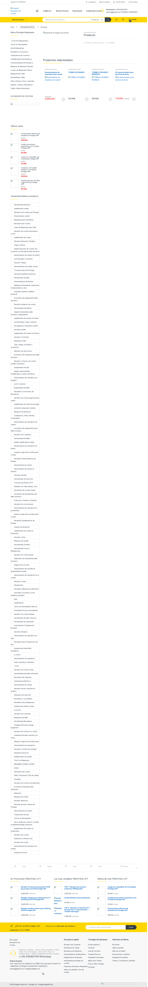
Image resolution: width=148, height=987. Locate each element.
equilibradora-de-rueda (22, 237)
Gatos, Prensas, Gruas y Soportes (22, 81)
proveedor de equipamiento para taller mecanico (24, 429)
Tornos (16, 666)
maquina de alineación (22, 527)
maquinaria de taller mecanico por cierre (24, 736)
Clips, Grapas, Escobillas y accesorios (21, 346)
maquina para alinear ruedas (24, 706)
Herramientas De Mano (22, 438)
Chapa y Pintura (19, 245)
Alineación (17, 793)
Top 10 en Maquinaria (21, 760)
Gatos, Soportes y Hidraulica (24, 662)
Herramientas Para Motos (23, 308)
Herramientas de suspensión (24, 622)
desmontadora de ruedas (23, 685)
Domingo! (17, 779)
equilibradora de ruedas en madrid (26, 318)
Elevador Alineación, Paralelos (24, 241)
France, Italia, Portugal (96, 964)
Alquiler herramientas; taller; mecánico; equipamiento (22, 313)
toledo (16, 768)
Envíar (131, 927)
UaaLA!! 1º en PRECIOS (18, 2)
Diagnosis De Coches (21, 565)
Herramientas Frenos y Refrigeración (20, 549)
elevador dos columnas (22, 714)
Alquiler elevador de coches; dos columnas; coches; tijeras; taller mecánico (25, 250)
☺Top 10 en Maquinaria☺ (20, 41)
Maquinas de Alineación (22, 412)
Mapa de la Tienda (94, 961)
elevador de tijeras (20, 632)
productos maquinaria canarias (25, 408)
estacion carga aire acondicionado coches (24, 515)
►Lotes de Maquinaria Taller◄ (21, 70)
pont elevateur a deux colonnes (25, 322)
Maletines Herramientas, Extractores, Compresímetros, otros (25, 286)
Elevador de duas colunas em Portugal (23, 805)
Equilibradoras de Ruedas (73, 957)
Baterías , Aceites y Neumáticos (22, 85)
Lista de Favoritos (94, 951)
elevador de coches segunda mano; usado (25, 399)
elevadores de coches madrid (24, 490)
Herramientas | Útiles (18, 77)
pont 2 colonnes (19, 384)
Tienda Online (120, 2)
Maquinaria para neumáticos (24, 220)
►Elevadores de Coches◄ (20, 55)
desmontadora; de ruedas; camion (26, 266)
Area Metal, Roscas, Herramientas (26, 610)
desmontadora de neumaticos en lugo (24, 637)
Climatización (18, 585)
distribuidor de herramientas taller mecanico (24, 560)
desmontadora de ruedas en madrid (26, 255)
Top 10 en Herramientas (19, 44)
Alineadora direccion (21, 753)
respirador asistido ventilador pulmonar (23, 293)
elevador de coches (21, 842)
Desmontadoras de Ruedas (23, 281)
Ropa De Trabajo (20, 263)
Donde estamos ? (94, 945)
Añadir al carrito (63, 99)
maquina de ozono (20, 852)
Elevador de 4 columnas (22, 435)
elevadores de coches (22, 772)
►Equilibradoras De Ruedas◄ (21, 59)
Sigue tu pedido (104, 2)
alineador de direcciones (23, 351)
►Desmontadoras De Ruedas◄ (22, 63)
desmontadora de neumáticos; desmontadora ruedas (23, 570)
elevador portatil (20, 329)
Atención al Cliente (118, 951)
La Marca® (47, 11)
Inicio (12, 27)
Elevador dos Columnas (72, 945)
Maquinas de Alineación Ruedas (22, 66)
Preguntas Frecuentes (96, 957)
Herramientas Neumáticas (23, 721)
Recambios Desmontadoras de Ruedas (23, 460)
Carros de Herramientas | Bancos (25, 606)
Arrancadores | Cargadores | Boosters (22, 626)
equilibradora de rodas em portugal (26, 404)
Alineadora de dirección (22, 695)
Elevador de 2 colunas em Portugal (26, 212)
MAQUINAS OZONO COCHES (24, 764)
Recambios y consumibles (23, 699)
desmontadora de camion (23, 465)
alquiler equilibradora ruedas (24, 442)
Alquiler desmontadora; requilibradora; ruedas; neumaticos (23, 372)
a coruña (17, 655)
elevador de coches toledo (23, 555)
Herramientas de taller (21, 278)
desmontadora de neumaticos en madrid (24, 847)
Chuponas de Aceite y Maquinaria (76, 966)
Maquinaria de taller (21, 717)
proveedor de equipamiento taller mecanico (24, 299)
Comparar (111, 43)
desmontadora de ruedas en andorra (22, 470)
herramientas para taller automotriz (26, 673)
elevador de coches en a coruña (25, 731)
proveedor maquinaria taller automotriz (22, 788)
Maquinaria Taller (20, 341)
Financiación (77, 11)
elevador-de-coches (21, 835)
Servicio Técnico (62, 11)
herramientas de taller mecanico (25, 618)
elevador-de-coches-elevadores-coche (24, 232)
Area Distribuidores (17, 48)
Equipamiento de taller (22, 388)
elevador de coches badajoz (24, 614)
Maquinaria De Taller (18, 74)
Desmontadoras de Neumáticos (75, 954)
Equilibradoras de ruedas (23, 757)
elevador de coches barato (23, 504)
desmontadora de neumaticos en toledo (24, 447)
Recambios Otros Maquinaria (24, 702)
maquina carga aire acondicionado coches (24, 453)
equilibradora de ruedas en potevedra (22, 532)
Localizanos (92, 2)
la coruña (17, 710)
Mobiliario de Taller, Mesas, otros (25, 486)
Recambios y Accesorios (19, 52)
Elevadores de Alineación (73, 951)
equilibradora (18, 603)
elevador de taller (20, 475)
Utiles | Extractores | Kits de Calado (26, 775)
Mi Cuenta (134, 2)
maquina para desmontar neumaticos (21, 649)
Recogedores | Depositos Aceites (26, 326)
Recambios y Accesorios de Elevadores (22, 393)
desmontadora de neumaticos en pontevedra (24, 509)
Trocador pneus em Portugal (24, 270)
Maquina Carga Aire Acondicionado (26, 741)
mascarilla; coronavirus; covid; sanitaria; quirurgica (23, 594)
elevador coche (19, 537)
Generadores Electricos (22, 681)
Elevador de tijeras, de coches (25, 304)
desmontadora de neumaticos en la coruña (25, 576)
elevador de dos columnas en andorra (23, 690)
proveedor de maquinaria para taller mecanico (25, 356)
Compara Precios (94, 954)
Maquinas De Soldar (21, 797)
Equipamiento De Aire (21, 367)
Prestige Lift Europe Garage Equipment (22, 726)
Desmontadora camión (22, 216)
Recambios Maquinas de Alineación (26, 589)
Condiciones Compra (94, 11)
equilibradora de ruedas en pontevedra (22, 829)
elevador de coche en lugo (23, 670)
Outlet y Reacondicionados (20, 88)
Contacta (91, 948)
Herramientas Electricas (22, 205)
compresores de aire (21, 814)
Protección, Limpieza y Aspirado (25, 500)
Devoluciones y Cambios (121, 954)
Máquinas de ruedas (21, 541)
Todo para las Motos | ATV (23, 483)
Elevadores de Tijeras (71, 948)
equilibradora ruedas (21, 208)
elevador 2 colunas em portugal (25, 749)
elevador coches (20, 581)
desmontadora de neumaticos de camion (24, 423)
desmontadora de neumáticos (24, 658)
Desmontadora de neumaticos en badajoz (24, 379)
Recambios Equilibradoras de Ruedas (23, 522)
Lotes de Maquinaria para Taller (25, 227)
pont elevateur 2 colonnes (23, 259)
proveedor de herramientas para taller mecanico (24, 495)
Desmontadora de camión (23, 811)
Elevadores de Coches (22, 223)
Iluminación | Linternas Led (23, 838)
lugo (15, 599)
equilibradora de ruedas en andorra (26, 333)
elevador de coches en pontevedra (26, 783)
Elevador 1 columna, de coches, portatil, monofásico (23, 362)
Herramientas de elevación (23, 479)
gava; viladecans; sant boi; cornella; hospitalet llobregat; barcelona (25, 823)
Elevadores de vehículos (23, 677)
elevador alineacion (21, 801)
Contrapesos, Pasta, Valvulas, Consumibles (23, 417)
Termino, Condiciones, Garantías (123, 961)
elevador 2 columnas (21, 337)
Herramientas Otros (27, 27)
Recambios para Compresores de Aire (24, 643)
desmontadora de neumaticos (24, 745)
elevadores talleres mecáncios (25, 274)
